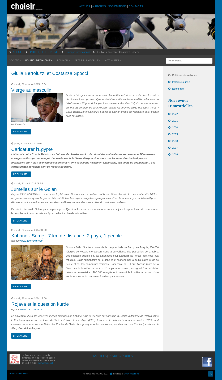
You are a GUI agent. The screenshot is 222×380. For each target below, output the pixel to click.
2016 (175, 154)
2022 (175, 113)
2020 (175, 127)
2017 (175, 147)
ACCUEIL (85, 6)
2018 (175, 140)
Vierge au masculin (31, 90)
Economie (178, 88)
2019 (175, 134)
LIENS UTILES (98, 356)
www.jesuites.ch (45, 363)
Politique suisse (181, 81)
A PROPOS (99, 6)
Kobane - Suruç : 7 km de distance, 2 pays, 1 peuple (66, 235)
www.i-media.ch (131, 373)
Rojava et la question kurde (40, 304)
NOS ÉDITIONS (117, 6)
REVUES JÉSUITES (121, 356)
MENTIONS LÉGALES (18, 374)
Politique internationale (184, 75)
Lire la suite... (21, 131)
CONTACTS (136, 6)
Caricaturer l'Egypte (32, 149)
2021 (175, 120)
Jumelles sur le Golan (34, 189)
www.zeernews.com (31, 240)
